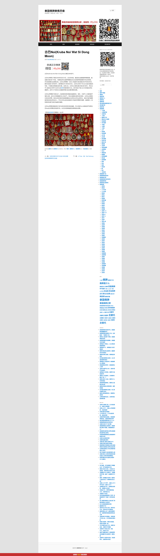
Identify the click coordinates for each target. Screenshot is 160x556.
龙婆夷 (103, 232)
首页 (51, 44)
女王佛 (109, 288)
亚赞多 (103, 186)
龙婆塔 (103, 228)
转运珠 (103, 167)
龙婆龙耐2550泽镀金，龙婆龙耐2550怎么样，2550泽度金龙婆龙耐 (107, 518)
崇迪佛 (103, 131)
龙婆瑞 (103, 249)
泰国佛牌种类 (103, 181)
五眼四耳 (104, 114)
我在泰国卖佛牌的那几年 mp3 (107, 420)
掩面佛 (103, 144)
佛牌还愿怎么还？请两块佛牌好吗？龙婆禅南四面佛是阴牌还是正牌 (107, 512)
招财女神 (104, 142)
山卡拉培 (104, 189)
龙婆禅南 (104, 255)
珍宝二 (103, 151)
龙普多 (103, 270)
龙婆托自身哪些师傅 (104, 438)
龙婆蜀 (103, 262)
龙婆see (104, 214)
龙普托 (103, 272)
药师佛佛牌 (104, 156)
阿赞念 (103, 207)
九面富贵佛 (104, 112)
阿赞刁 (103, 196)
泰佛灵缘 (102, 107)
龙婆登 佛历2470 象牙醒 (105, 424)
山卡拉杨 (104, 191)
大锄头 (103, 124)
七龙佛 (103, 110)
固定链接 (86, 149)
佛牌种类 (102, 101)
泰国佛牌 (77, 44)
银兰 (103, 170)
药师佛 (105, 308)
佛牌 (63, 44)
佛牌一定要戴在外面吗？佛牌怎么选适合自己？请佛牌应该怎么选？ (107, 479)
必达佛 (103, 137)
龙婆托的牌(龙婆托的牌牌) (106, 443)
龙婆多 (103, 230)
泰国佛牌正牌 (103, 177)
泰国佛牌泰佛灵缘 (55, 11)
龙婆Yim (104, 216)
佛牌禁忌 (102, 100)
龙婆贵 (109, 320)
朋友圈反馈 (107, 44)
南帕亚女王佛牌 (105, 119)
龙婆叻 (103, 223)
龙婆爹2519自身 (103, 493)
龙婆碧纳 (104, 253)
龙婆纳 (103, 258)
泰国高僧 (92, 44)
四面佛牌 (104, 121)
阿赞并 (103, 205)
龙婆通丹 (104, 263)
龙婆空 (103, 256)
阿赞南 (103, 198)
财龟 (103, 163)
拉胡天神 (104, 140)
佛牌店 (101, 94)
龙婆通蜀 (104, 265)
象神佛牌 (104, 159)
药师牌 (101, 310)
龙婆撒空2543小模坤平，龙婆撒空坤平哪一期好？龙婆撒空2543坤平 (107, 474)
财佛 (103, 161)
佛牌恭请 (102, 96)
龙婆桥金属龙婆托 (104, 440)
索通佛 (103, 154)
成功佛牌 (104, 138)
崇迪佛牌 (104, 133)
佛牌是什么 (56, 149)
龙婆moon (104, 212)
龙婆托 (103, 235)
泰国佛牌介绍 (103, 174)
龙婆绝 (103, 260)
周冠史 (103, 188)
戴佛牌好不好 (103, 506)
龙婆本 (103, 240)
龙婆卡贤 (104, 221)
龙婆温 (103, 246)
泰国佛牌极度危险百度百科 (106, 422)
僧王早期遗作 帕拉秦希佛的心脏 (107, 452)
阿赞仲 (103, 193)
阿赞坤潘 (104, 200)
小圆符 (103, 126)
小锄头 (103, 128)
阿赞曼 (103, 209)
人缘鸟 (103, 115)
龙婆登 (103, 251)
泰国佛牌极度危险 (104, 175)
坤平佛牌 (104, 122)
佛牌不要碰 (102, 93)
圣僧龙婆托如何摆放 (104, 411)
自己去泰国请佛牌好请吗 (106, 504)
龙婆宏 (103, 233)
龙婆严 (103, 219)
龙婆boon (104, 211)
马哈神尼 (104, 172)
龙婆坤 (103, 225)
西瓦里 (103, 158)
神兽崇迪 (104, 152)
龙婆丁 (103, 218)
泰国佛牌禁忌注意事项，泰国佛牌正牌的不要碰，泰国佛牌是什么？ (107, 427)
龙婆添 (103, 244)
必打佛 (103, 135)
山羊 (103, 129)
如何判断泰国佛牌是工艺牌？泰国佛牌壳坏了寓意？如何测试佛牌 (107, 497)
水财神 (103, 145)
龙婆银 (103, 269)
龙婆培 (103, 226)
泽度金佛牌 (104, 147)
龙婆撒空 (104, 237)
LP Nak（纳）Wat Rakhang (85, 156)
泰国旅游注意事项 (104, 182)
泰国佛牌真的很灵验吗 (105, 179)
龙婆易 (103, 239)
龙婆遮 (103, 267)
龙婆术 (103, 242)
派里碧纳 (104, 149)
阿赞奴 (103, 203)
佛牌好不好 (104, 117)
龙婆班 (103, 248)
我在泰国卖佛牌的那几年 (106, 103)
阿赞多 (103, 202)
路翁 (103, 165)
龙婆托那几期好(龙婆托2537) (107, 441)
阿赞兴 (103, 195)
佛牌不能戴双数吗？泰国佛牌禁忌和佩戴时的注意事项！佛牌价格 (107, 533)
